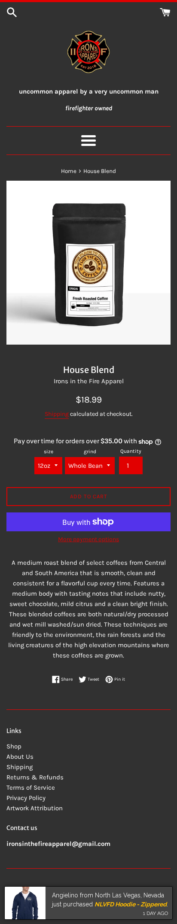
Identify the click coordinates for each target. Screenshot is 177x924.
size (48, 451)
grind (90, 451)
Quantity (130, 451)
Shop (13, 746)
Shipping (57, 414)
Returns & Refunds (35, 777)
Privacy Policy (26, 798)
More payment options (88, 539)
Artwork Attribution (34, 808)
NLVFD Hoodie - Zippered (131, 903)
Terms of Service (30, 787)
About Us (20, 756)
